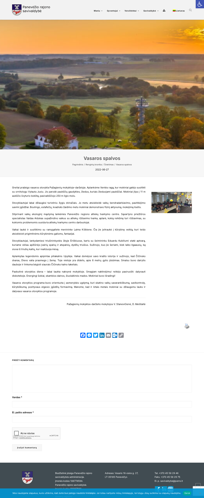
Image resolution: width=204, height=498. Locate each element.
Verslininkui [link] (130, 11)
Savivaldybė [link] (149, 11)
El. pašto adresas (23, 412)
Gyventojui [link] (112, 11)
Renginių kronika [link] (94, 164)
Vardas (17, 397)
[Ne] (200, 493)
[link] (200, 4)
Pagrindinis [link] (77, 164)
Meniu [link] (97, 11)
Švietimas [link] (109, 164)
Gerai (187, 493)
